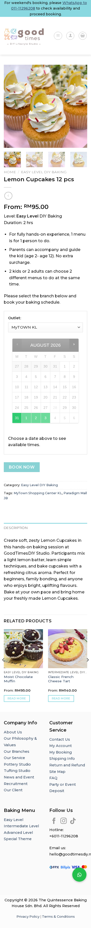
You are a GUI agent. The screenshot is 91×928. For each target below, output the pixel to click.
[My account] (70, 36)
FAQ (53, 778)
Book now (22, 467)
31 (17, 418)
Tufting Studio (17, 770)
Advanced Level (18, 832)
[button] (79, 875)
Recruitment (16, 783)
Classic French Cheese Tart (61, 679)
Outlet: (14, 318)
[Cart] (83, 36)
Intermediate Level (21, 826)
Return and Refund (67, 765)
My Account (60, 745)
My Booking (60, 752)
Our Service (14, 758)
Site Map (57, 771)
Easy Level (13, 819)
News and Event (19, 777)
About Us (13, 732)
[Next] (79, 106)
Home (10, 172)
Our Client (13, 790)
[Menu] (58, 36)
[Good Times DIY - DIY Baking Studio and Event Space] (25, 35)
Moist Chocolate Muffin (18, 679)
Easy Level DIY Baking (43, 172)
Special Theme (18, 839)
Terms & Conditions (58, 916)
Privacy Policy (27, 916)
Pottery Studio (17, 764)
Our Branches (17, 751)
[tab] (45, 528)
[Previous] (11, 106)
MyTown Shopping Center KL (38, 493)
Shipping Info (62, 758)
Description (16, 528)
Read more (17, 698)
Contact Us (59, 739)
